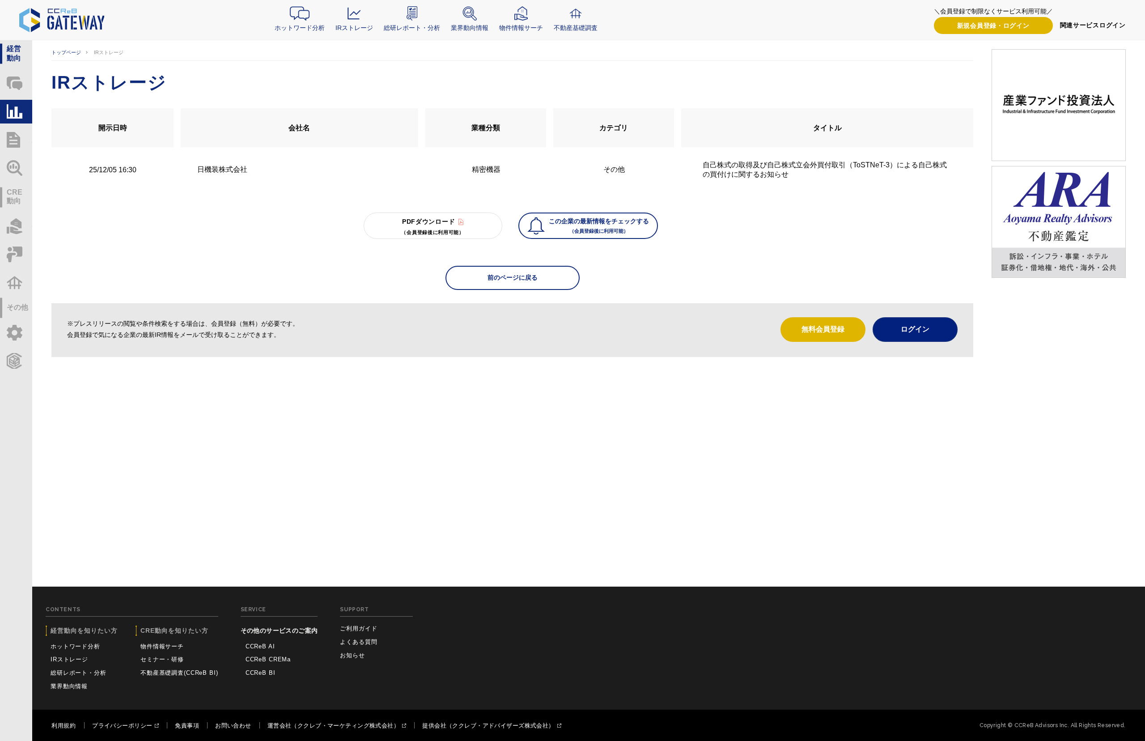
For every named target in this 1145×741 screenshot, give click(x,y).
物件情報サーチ (521, 27)
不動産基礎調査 (576, 27)
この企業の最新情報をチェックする (599, 225)
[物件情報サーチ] (16, 226)
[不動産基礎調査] (16, 282)
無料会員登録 (823, 329)
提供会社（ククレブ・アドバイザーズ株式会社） (488, 725)
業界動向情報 (469, 27)
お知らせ (352, 655)
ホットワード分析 (300, 27)
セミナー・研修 (162, 659)
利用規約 (63, 725)
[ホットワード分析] (16, 83)
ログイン (993, 25)
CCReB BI (261, 672)
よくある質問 (358, 642)
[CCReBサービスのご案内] (16, 361)
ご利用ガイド (358, 628)
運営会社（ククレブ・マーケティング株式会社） (333, 725)
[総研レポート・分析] (16, 140)
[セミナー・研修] (16, 254)
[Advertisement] (512, 433)
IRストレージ (354, 27)
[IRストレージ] (16, 112)
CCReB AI (260, 646)
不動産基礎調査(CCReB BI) (179, 672)
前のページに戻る (513, 277)
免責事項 (187, 725)
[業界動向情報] (16, 168)
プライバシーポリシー (122, 725)
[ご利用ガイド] (16, 333)
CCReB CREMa (268, 659)
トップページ (66, 52)
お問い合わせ (233, 725)
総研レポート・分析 (412, 27)
